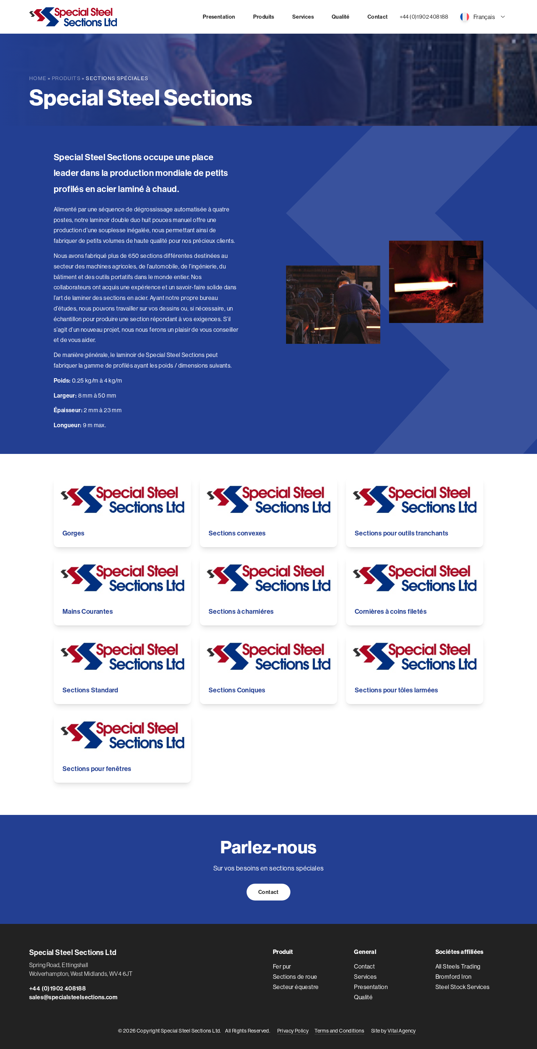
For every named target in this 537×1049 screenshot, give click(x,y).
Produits (66, 78)
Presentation (371, 986)
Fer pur (282, 966)
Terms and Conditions (339, 1030)
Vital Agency (402, 1030)
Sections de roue (295, 976)
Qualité (363, 997)
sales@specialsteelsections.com (73, 997)
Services (365, 976)
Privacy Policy (293, 1030)
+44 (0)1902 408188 (424, 16)
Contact (268, 891)
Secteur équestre (296, 986)
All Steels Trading (458, 966)
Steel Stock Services (462, 986)
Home (38, 78)
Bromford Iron (453, 976)
